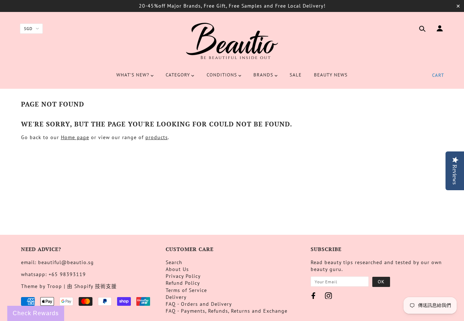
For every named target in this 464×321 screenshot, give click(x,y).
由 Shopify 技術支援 (92, 286)
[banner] (232, 41)
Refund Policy (183, 283)
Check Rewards (36, 313)
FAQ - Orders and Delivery (199, 304)
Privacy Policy (183, 276)
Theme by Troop (41, 286)
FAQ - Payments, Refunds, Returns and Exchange (226, 311)
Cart (438, 75)
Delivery (176, 297)
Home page (75, 137)
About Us (177, 269)
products (156, 137)
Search (174, 262)
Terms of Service (186, 290)
